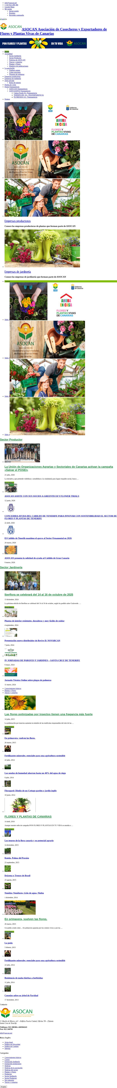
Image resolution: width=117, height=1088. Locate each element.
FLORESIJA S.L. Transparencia (25, 97)
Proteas (7, 99)
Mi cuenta (8, 9)
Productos (8, 1074)
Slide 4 (7, 435)
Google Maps (9, 7)
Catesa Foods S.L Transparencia (25, 93)
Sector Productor (15, 58)
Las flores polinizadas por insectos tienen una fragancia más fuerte (49, 714)
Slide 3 (7, 396)
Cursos (7, 1060)
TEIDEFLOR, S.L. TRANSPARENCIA (29, 95)
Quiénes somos (14, 70)
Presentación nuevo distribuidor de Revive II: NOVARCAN (32, 640)
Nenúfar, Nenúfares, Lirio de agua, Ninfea (24, 893)
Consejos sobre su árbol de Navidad (21, 995)
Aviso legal (9, 1042)
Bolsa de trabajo (15, 83)
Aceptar (3, 1087)
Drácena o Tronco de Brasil (17, 875)
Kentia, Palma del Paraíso (17, 858)
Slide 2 (7, 358)
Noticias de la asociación (13, 1068)
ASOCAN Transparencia (18, 89)
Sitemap (7, 1048)
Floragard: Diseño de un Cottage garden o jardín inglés (31, 790)
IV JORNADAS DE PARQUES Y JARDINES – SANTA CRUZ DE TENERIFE (42, 660)
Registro (12, 13)
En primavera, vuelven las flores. (20, 738)
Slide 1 (7, 320)
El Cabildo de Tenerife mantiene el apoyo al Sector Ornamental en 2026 (38, 538)
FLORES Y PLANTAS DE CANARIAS (28, 816)
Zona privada (9, 81)
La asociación (10, 68)
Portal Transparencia (12, 87)
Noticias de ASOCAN (17, 60)
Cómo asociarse (15, 72)
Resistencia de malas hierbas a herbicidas (24, 978)
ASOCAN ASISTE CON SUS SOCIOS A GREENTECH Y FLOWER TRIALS (42, 496)
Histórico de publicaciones (18, 66)
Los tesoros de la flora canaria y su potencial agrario (29, 840)
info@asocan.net (11, 3)
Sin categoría (9, 1080)
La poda (9, 943)
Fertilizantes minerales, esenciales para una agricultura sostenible (35, 755)
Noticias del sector (11, 1070)
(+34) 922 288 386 (11, 5)
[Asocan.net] (43, 48)
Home (7, 52)
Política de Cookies (12, 1046)
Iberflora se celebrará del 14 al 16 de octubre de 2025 (39, 594)
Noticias (8, 1066)
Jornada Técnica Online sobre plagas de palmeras (28, 680)
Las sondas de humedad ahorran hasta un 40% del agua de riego (35, 773)
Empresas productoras (12, 76)
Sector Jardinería (15, 56)
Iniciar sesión (14, 11)
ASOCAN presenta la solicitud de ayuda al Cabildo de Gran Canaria (37, 558)
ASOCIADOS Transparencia (19, 91)
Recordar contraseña (16, 15)
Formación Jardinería (12, 1062)
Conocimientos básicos (13, 688)
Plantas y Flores (15, 64)
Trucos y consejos (15, 62)
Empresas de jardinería (13, 79)
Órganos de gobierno (16, 74)
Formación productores (13, 1064)
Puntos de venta (10, 85)
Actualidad (8, 54)
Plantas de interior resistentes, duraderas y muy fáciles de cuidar (34, 621)
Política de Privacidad (12, 1044)
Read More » (9, 483)
